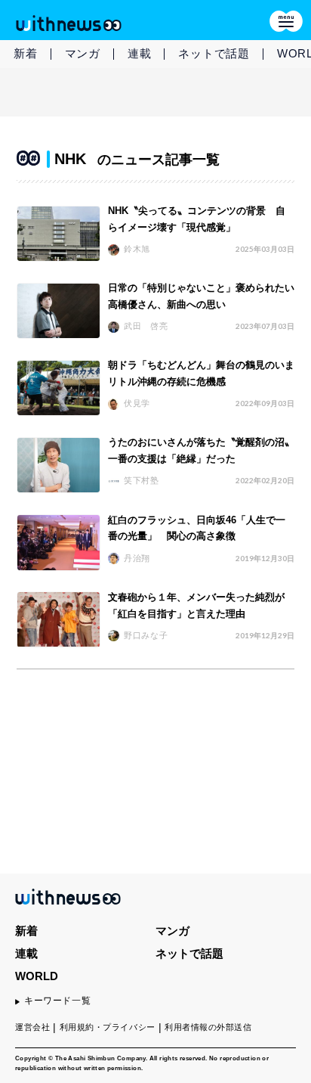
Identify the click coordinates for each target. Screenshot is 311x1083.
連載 (140, 53)
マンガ (82, 53)
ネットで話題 (214, 53)
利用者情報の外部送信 (208, 1027)
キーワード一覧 (57, 1000)
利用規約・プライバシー (108, 1027)
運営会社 (32, 1027)
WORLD (36, 976)
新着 (26, 53)
